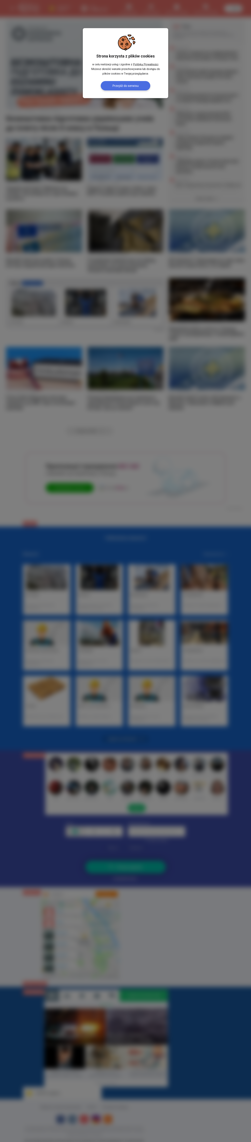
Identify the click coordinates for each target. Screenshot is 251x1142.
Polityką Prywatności (145, 64)
